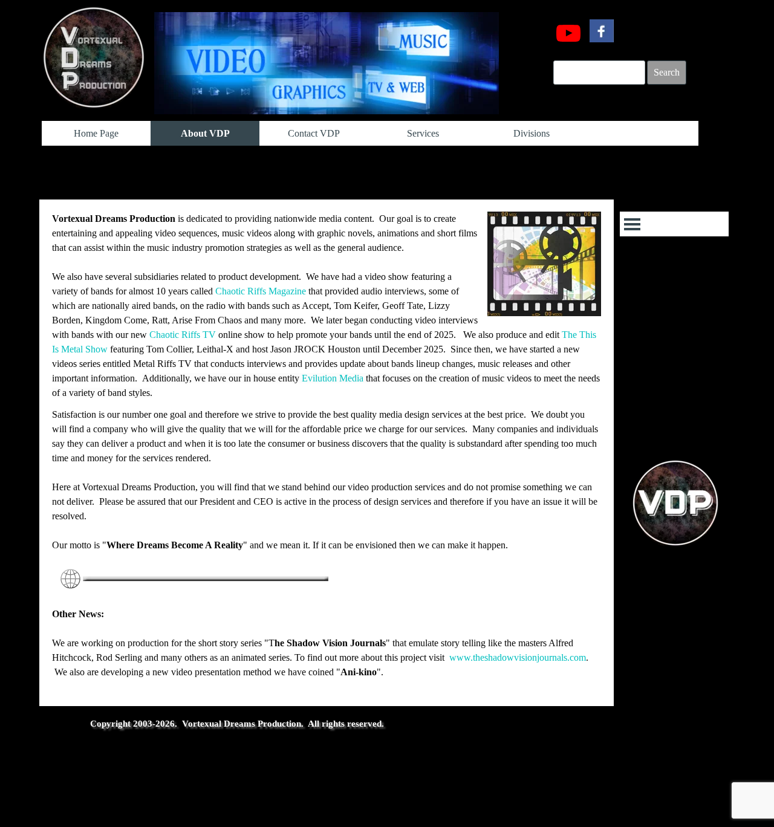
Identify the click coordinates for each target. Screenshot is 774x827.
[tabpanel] (326, 453)
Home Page (96, 133)
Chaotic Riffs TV (182, 334)
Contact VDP (314, 133)
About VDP (205, 133)
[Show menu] (632, 224)
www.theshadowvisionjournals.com (517, 657)
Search (667, 72)
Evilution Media (332, 378)
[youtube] (568, 33)
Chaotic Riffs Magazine (260, 291)
